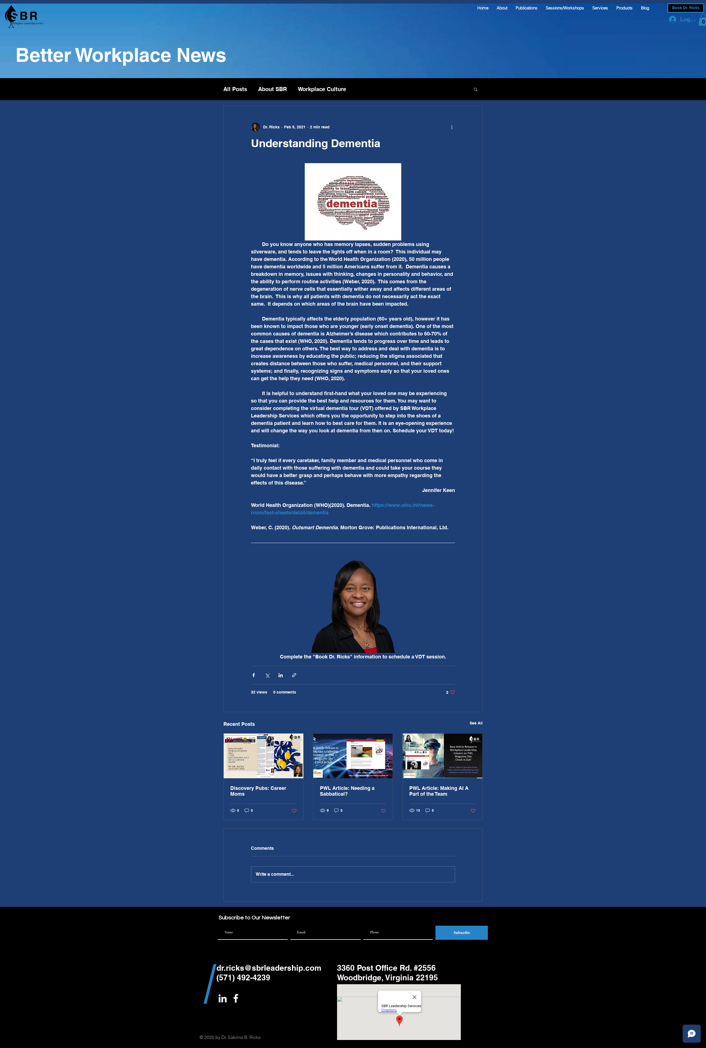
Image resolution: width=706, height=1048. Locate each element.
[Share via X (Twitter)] (267, 675)
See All (476, 723)
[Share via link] (294, 675)
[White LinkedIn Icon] (222, 998)
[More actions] (451, 127)
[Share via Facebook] (253, 675)
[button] (475, 89)
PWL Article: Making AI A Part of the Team (439, 791)
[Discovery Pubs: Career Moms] (263, 756)
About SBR (272, 89)
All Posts (235, 89)
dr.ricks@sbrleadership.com (268, 967)
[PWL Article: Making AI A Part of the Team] (442, 756)
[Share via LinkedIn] (280, 675)
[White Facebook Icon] (236, 998)
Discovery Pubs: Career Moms (258, 791)
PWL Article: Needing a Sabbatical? (347, 791)
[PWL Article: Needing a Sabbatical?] (353, 756)
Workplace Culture (322, 89)
